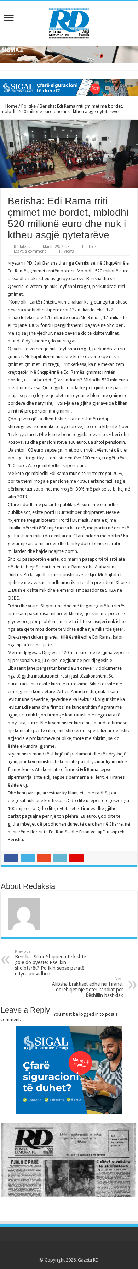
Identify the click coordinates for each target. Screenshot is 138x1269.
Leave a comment (30, 251)
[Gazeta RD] (69, 21)
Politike (28, 106)
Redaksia (22, 246)
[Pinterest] (69, 1251)
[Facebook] (55, 1251)
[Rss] (49, 1251)
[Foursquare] (82, 1251)
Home (10, 106)
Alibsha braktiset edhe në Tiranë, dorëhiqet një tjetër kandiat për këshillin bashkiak (87, 987)
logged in (89, 1014)
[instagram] (89, 1251)
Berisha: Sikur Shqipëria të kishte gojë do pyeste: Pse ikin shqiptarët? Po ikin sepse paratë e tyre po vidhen (50, 962)
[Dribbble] (76, 1251)
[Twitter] (62, 1251)
